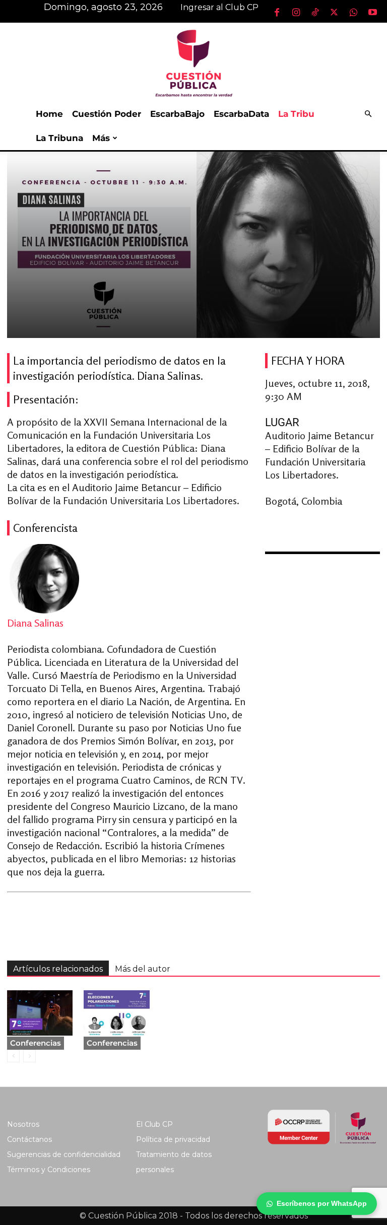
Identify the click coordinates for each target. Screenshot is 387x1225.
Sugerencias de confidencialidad (63, 1154)
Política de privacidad (173, 1139)
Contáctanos (29, 1139)
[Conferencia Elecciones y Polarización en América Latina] (116, 1013)
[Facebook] (276, 12)
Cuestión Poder (106, 114)
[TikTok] (314, 12)
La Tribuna (59, 138)
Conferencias (35, 1043)
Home (49, 114)
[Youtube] (372, 12)
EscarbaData (241, 114)
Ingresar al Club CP (219, 7)
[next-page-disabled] (29, 1056)
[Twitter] (334, 12)
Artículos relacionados (58, 969)
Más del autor (142, 969)
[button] (368, 114)
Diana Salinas (35, 623)
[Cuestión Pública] (193, 62)
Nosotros (23, 1124)
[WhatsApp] (353, 12)
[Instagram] (295, 12)
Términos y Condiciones (48, 1169)
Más (101, 138)
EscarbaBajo (177, 114)
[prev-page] (13, 1056)
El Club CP (154, 1124)
